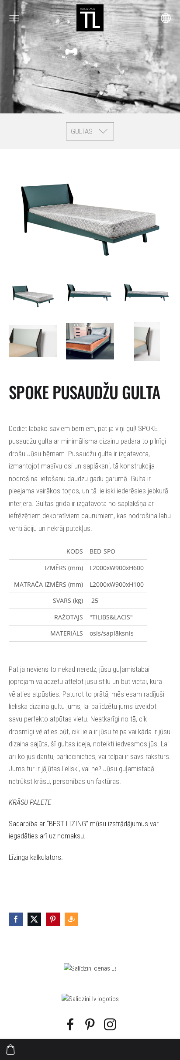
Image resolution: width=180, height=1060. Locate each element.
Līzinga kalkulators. (36, 857)
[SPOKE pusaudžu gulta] (33, 294)
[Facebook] (70, 1024)
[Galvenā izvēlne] (14, 18)
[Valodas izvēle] (166, 18)
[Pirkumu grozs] (10, 1049)
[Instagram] (110, 1024)
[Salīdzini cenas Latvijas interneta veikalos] (90, 968)
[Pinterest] (90, 1024)
